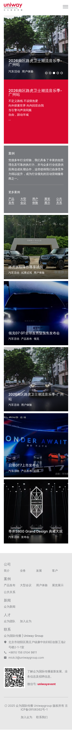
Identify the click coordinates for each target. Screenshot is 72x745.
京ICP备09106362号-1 (44, 707)
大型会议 (23, 200)
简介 (7, 570)
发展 (39, 570)
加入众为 (25, 621)
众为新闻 (9, 606)
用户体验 (35, 200)
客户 (55, 570)
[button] (46, 73)
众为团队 (9, 621)
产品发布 (11, 200)
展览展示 (47, 200)
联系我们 (42, 717)
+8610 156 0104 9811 (22, 652)
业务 (23, 570)
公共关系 (59, 200)
